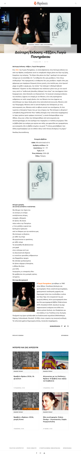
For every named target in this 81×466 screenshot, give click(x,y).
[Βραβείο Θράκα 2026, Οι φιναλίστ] (26, 361)
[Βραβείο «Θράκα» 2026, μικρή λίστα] (26, 401)
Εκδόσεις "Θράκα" (34, 44)
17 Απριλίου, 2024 (37, 61)
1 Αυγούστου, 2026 (19, 428)
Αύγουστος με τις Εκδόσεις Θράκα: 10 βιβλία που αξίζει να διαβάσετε (55, 378)
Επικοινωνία (67, 448)
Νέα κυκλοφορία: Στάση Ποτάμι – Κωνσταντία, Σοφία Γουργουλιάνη (54, 419)
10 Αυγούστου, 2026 (19, 388)
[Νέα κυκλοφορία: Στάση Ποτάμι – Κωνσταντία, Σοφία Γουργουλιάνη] (55, 402)
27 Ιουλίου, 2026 (47, 428)
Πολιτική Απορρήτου (16, 448)
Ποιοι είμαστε (31, 448)
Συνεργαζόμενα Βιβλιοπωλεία (49, 448)
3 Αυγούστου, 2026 (48, 388)
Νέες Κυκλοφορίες (46, 44)
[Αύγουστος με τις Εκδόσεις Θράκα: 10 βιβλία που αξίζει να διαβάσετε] (55, 361)
